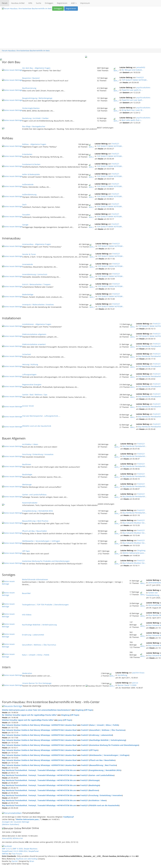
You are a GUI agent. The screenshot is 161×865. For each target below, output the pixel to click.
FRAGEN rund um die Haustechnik (36, 426)
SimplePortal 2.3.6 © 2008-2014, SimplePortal (20, 851)
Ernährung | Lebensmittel (33, 635)
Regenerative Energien (31, 384)
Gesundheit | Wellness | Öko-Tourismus (39, 645)
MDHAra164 (18, 838)
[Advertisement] (80, 29)
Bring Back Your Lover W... (133, 110)
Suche (38, 3)
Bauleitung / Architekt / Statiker (35, 118)
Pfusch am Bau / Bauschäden (34, 531)
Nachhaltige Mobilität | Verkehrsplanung (39, 624)
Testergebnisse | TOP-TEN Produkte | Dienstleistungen (45, 604)
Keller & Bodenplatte (31, 174)
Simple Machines (30, 849)
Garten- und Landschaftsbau (34, 494)
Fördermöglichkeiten (31, 108)
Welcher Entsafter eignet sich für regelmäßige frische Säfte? (28, 720)
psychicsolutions (143, 87)
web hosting (32, 859)
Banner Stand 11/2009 (127, 685)
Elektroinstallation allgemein (34, 334)
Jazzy (60, 720)
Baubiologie (27, 474)
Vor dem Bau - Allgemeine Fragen (36, 68)
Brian (32, 861)
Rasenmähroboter (29, 503)
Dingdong (141, 550)
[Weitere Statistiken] (10, 824)
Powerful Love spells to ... (132, 90)
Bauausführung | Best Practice (35, 521)
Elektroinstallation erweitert (34, 344)
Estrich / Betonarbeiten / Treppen (36, 284)
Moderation (27, 673)
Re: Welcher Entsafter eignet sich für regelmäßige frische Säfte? (29, 715)
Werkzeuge (27, 484)
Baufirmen (26, 464)
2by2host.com (21, 859)
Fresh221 (140, 77)
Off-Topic (26, 551)
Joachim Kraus (138, 672)
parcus (135, 682)
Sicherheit (26, 354)
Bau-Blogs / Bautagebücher (33, 126)
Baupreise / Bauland (30, 78)
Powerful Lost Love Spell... (132, 100)
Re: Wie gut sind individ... (132, 70)
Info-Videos (26, 614)
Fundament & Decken (31, 164)
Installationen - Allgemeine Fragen (36, 324)
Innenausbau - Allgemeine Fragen (36, 244)
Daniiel (15, 861)
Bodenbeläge (27, 294)
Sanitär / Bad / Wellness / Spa (34, 394)
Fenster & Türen (29, 254)
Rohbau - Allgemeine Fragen (34, 144)
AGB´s (73, 3)
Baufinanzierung (29, 88)
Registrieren (62, 3)
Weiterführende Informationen (35, 579)
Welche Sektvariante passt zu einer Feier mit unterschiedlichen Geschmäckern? (36, 710)
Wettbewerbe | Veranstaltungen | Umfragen (41, 541)
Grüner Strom (28, 406)
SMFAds (5, 854)
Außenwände (27, 184)
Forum (4, 3)
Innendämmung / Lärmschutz (34, 274)
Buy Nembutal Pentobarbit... (135, 446)
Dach (24, 204)
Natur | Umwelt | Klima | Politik (35, 655)
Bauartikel (26, 593)
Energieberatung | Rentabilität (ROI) (37, 511)
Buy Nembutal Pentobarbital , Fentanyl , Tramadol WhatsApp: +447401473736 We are (39, 770)
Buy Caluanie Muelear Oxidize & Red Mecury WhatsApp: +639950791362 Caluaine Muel (39, 725)
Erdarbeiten (27, 154)
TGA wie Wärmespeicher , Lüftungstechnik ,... (41, 416)
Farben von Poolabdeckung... (153, 593)
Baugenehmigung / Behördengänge (37, 98)
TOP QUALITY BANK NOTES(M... (135, 80)
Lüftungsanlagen (29, 374)
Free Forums (17, 854)
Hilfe (30, 3)
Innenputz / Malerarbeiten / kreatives (38, 304)
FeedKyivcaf (68, 817)
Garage (25, 224)
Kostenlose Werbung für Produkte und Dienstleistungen (46, 561)
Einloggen (49, 3)
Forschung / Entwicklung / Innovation (37, 454)
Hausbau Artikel (18, 3)
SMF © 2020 (18, 849)
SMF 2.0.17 (6, 849)
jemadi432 (140, 67)
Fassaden (26, 214)
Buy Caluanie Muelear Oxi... (134, 523)
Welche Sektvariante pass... (134, 553)
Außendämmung (29, 194)
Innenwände (27, 264)
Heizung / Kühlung (30, 364)
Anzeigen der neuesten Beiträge (15, 822)
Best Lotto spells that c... (132, 120)
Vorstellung (122, 675)
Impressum (85, 3)
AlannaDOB (7, 838)
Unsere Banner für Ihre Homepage (36, 683)
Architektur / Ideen (30, 444)
